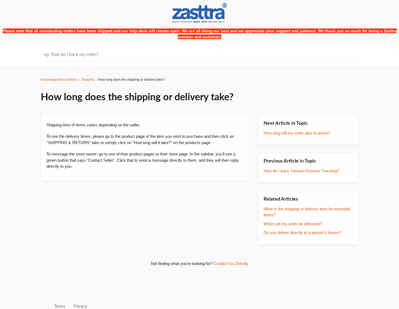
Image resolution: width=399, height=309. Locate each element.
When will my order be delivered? (293, 223)
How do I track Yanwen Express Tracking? (301, 170)
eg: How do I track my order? (71, 54)
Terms (59, 306)
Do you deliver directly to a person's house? (302, 232)
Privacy (80, 306)
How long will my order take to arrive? (297, 133)
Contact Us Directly (231, 263)
